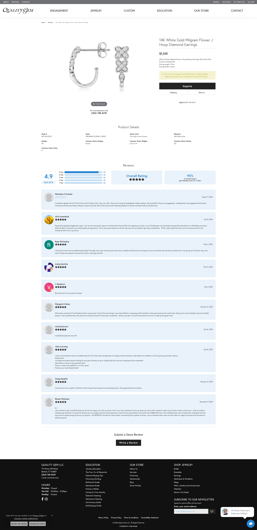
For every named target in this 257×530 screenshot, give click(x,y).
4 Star (61, 175)
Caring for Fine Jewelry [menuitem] (95, 492)
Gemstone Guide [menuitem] (92, 485)
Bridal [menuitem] (176, 469)
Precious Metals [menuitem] (92, 489)
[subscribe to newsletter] (212, 511)
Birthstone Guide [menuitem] (93, 482)
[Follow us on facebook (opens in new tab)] (42, 499)
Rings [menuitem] (176, 482)
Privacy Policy (116, 518)
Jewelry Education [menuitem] (93, 469)
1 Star (61, 183)
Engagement (59, 10)
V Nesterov (60, 284)
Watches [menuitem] (177, 489)
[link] (6, 2)
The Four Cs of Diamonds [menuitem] (96, 472)
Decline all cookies (19, 524)
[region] (99, 67)
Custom (129, 10)
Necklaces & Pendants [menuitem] (183, 479)
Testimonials (135, 479)
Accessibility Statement (150, 518)
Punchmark (133, 526)
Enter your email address (185, 506)
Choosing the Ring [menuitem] (93, 479)
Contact (237, 10)
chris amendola (62, 216)
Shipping (173, 93)
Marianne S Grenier (64, 194)
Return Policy (103, 518)
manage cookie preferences (26, 518)
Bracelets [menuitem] (178, 472)
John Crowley (61, 346)
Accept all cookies (37, 524)
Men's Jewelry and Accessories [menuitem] (187, 485)
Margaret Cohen (62, 304)
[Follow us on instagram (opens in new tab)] (46, 499)
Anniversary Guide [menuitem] (93, 502)
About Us (134, 469)
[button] (215, 2)
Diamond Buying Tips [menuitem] (94, 475)
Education (164, 10)
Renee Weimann (62, 399)
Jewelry (96, 10)
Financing (134, 475)
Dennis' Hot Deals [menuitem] (181, 492)
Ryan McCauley (62, 241)
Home (43, 22)
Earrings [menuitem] (177, 475)
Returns (202, 93)
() (104, 172)
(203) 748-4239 (99, 113)
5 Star (61, 172)
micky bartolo (61, 264)
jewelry (50, 22)
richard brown (61, 326)
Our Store (201, 10)
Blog (132, 482)
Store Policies (135, 485)
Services (133, 472)
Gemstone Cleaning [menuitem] (94, 499)
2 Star (61, 180)
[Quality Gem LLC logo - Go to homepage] (19, 10)
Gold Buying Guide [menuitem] (93, 505)
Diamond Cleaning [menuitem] (93, 495)
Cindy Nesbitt (61, 378)
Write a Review (128, 442)
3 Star (61, 177)
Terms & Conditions (131, 518)
